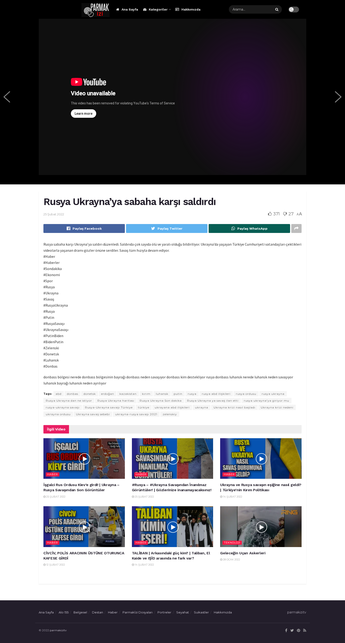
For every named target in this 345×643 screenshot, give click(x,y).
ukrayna (201, 407)
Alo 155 (64, 612)
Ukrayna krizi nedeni (277, 407)
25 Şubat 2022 (53, 214)
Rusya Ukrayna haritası (115, 400)
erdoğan (107, 394)
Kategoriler (158, 9)
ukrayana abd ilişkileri (172, 407)
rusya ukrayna (273, 394)
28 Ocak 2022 (231, 559)
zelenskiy (170, 414)
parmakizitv (58, 630)
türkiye (143, 407)
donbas (72, 394)
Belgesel (80, 612)
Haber (52, 474)
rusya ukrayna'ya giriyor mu (266, 400)
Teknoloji (232, 542)
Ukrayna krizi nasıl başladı (234, 407)
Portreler (164, 612)
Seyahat (182, 612)
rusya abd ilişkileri (216, 394)
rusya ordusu (246, 394)
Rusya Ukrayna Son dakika (161, 400)
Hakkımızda (190, 9)
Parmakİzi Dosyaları (138, 612)
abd (58, 394)
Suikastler (201, 612)
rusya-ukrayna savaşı (63, 407)
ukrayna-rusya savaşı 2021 (136, 414)
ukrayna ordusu (58, 414)
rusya (192, 394)
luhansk (162, 394)
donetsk (90, 394)
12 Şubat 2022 (55, 564)
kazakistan (128, 394)
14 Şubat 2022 (232, 496)
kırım (146, 394)
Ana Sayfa (130, 9)
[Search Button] (277, 9)
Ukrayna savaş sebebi (93, 414)
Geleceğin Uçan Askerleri (242, 553)
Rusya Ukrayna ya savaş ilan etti (212, 400)
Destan (97, 612)
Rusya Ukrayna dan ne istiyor (69, 400)
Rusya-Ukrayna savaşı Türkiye (109, 407)
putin (178, 394)
